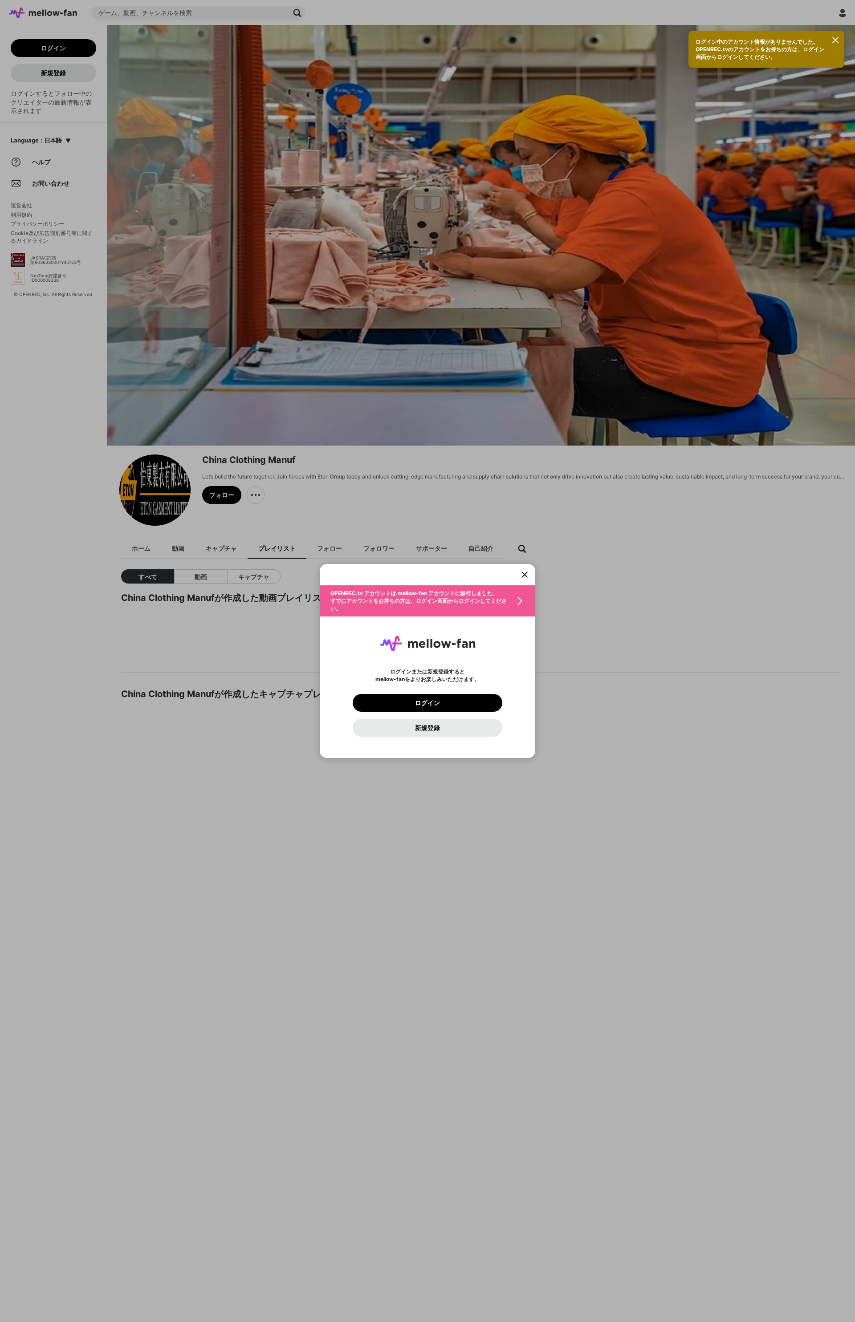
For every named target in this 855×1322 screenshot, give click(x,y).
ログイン (427, 702)
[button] (427, 600)
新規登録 (427, 727)
